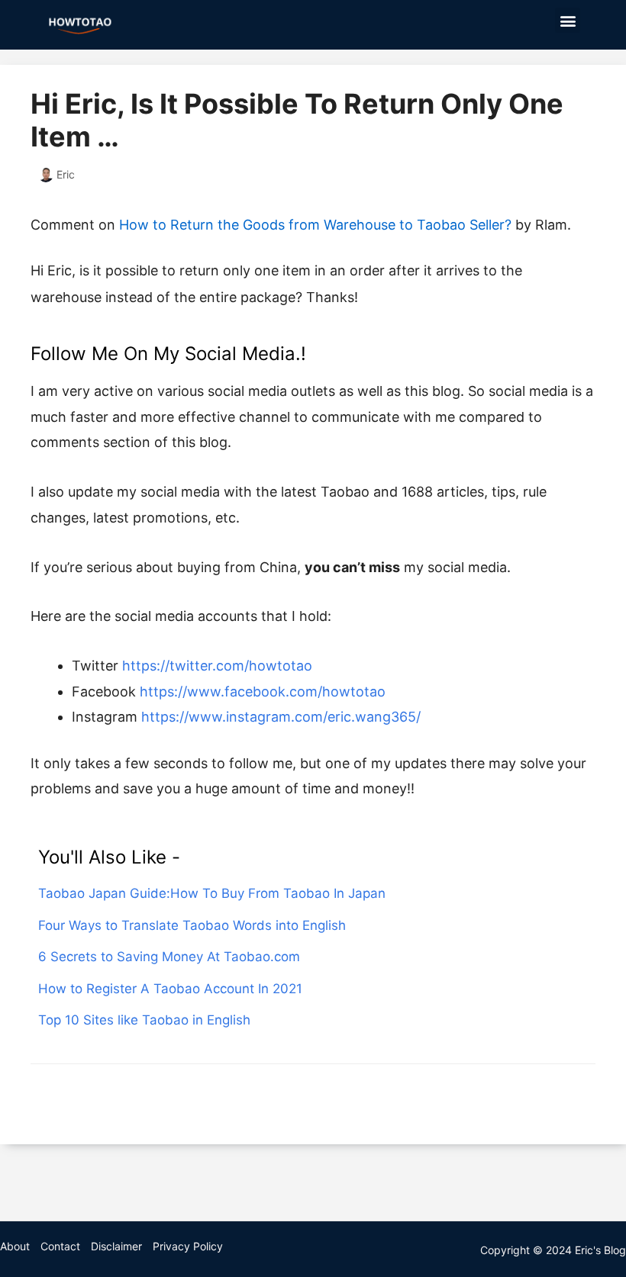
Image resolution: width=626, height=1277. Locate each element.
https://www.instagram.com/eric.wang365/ (281, 717)
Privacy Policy (188, 1246)
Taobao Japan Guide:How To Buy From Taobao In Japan (212, 893)
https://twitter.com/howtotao (217, 666)
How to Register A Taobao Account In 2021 (170, 988)
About (15, 1246)
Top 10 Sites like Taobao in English (144, 1020)
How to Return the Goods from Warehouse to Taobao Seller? (315, 225)
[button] (567, 20)
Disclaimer (116, 1246)
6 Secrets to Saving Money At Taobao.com (169, 956)
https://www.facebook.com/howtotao (263, 692)
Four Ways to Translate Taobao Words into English (192, 925)
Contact (60, 1246)
